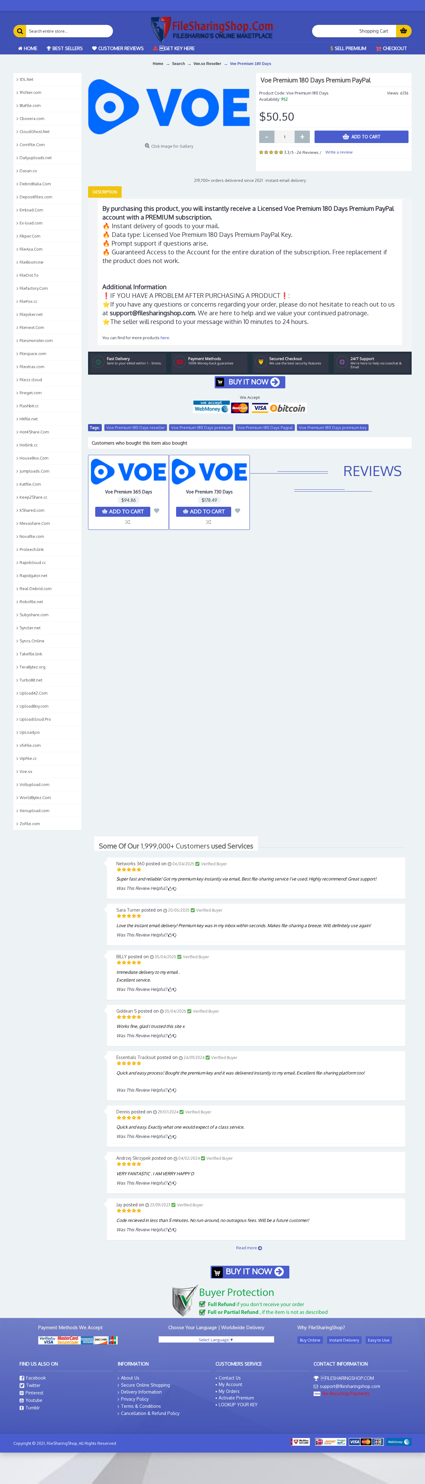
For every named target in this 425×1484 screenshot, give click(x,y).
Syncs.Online (32, 640)
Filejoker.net (31, 314)
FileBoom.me (32, 262)
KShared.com (32, 510)
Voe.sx (26, 771)
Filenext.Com (32, 327)
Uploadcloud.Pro (35, 719)
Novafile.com (32, 536)
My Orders (229, 1391)
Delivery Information (141, 1391)
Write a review (339, 152)
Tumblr (33, 1407)
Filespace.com (33, 353)
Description (105, 192)
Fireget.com (30, 392)
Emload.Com (31, 209)
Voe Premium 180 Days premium (201, 427)
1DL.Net (26, 79)
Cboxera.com (32, 118)
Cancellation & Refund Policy (150, 1413)
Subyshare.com (34, 614)
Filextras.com (32, 366)
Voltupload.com (34, 784)
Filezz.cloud (31, 379)
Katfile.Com (30, 484)
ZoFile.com (30, 823)
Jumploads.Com (34, 471)
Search (178, 64)
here (165, 337)
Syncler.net (30, 627)
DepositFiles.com (36, 196)
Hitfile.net (29, 418)
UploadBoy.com (34, 706)
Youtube (34, 1400)
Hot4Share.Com (34, 431)
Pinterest (35, 1392)
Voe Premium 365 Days (128, 491)
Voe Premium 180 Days (250, 64)
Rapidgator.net (33, 575)
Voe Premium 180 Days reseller (135, 427)
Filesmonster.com (36, 340)
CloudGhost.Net (34, 131)
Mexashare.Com (35, 523)
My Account (230, 1384)
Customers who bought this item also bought (139, 443)
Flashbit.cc (29, 405)
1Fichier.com (30, 92)
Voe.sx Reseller (207, 64)
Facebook (36, 1377)
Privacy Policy (135, 1399)
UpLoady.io (30, 732)
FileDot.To (29, 275)
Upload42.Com (33, 693)
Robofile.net (31, 601)
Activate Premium (236, 1397)
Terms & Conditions (141, 1406)
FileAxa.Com (31, 249)
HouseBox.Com (34, 457)
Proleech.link (32, 549)
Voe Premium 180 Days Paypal (265, 427)
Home (158, 64)
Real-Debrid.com (35, 588)
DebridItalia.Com (35, 183)
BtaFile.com (30, 105)
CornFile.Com (32, 144)
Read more (247, 1247)
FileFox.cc (28, 301)
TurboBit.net (31, 679)
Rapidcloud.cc (33, 562)
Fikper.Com (30, 235)
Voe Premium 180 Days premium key (333, 427)
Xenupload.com (34, 810)
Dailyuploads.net (36, 157)
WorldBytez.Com (35, 797)
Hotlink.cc (29, 444)
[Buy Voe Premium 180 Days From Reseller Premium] (169, 107)
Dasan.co (28, 170)
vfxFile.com (30, 745)
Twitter (33, 1385)
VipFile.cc (28, 758)
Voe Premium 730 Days (209, 491)
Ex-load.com (31, 222)
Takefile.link (31, 653)
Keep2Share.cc (33, 497)
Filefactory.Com (34, 288)
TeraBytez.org (32, 666)
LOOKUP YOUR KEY (238, 1404)
